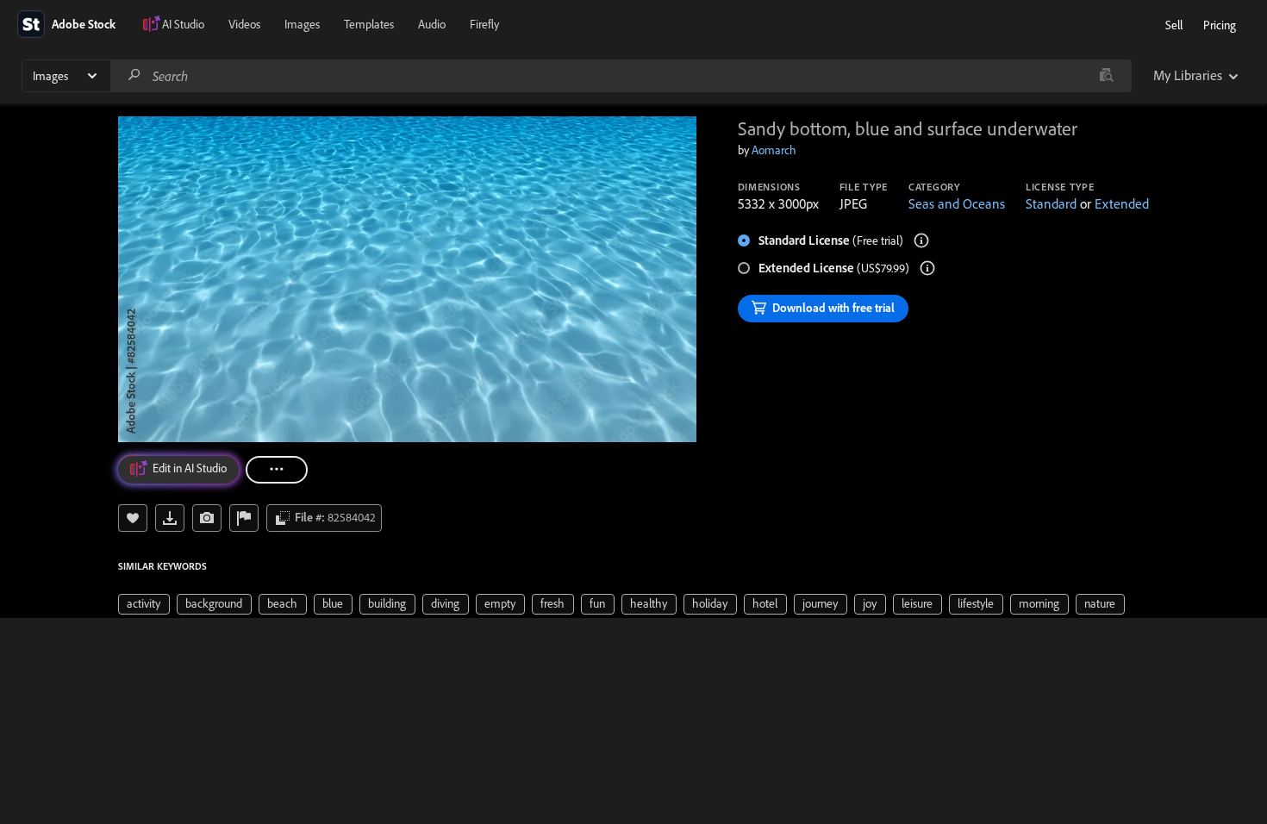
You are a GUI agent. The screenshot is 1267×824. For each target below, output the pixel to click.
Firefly (484, 24)
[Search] (134, 75)
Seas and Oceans (956, 203)
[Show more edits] (277, 470)
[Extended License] (927, 268)
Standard (1051, 203)
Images (302, 24)
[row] (144, 604)
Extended (1122, 203)
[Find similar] (1106, 75)
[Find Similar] (207, 518)
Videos (244, 24)
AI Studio (183, 24)
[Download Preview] (169, 518)
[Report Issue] (244, 518)
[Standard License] (921, 240)
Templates (369, 24)
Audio (432, 24)
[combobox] (620, 76)
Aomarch (774, 150)
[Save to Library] (132, 518)
